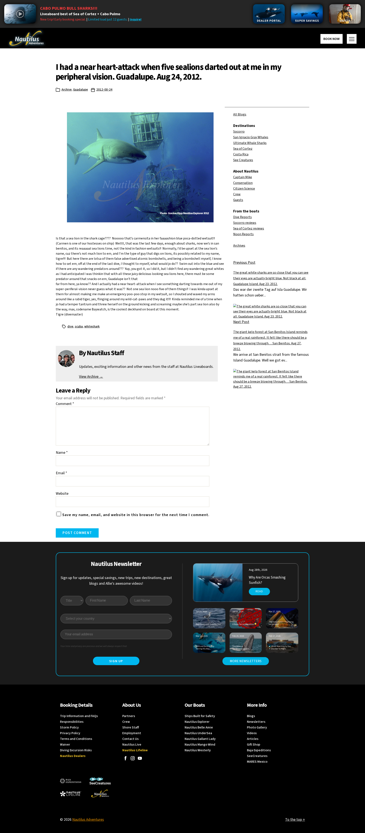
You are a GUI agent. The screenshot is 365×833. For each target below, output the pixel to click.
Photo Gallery (257, 727)
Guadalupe (80, 89)
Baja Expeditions (259, 750)
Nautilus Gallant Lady (200, 739)
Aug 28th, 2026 (258, 570)
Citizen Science (244, 188)
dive (70, 326)
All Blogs (239, 114)
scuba (79, 326)
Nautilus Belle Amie (199, 727)
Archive (66, 89)
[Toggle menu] (352, 39)
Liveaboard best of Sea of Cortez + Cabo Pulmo (80, 14)
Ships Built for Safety (200, 716)
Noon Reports (243, 234)
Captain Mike (242, 177)
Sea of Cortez (242, 148)
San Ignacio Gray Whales (250, 137)
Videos (252, 733)
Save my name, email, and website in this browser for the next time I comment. (135, 515)
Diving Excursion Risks (76, 750)
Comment (65, 403)
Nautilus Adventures (88, 819)
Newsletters (256, 721)
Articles (252, 739)
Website (62, 493)
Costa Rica (240, 154)
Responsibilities (71, 721)
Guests (238, 200)
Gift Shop (253, 744)
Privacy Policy (70, 733)
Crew (237, 194)
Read (259, 591)
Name (62, 452)
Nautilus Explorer (197, 721)
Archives (239, 245)
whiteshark (92, 326)
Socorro (239, 131)
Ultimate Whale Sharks (250, 143)
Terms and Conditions (76, 739)
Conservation (243, 183)
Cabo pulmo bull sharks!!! (68, 8)
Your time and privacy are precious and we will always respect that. (93, 646)
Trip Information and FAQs (79, 716)
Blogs (251, 716)
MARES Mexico (257, 761)
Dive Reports (242, 217)
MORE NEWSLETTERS (245, 661)
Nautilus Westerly (198, 750)
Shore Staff (130, 727)
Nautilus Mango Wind (200, 744)
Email (61, 473)
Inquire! (136, 19)
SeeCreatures (257, 756)
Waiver (65, 744)
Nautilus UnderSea (198, 733)
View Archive (91, 376)
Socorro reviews (244, 222)
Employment (131, 733)
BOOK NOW (331, 39)
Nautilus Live (131, 744)
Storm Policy (69, 727)
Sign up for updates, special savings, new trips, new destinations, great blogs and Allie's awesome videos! (116, 580)
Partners (128, 716)
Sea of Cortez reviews (248, 228)
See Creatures (243, 160)
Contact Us (130, 739)
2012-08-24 (104, 89)
